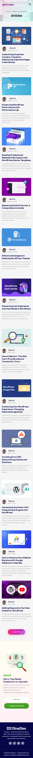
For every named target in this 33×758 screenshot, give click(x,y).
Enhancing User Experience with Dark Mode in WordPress (16, 307)
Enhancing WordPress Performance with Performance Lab (13, 107)
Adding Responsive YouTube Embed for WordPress (16, 609)
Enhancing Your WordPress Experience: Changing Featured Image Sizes (15, 409)
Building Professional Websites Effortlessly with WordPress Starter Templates (16, 158)
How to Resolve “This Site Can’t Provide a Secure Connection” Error (14, 359)
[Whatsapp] (14, 743)
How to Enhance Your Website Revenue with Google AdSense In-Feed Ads (16, 560)
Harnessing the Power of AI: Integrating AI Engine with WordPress (15, 510)
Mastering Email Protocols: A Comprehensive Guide (16, 206)
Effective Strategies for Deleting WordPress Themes (16, 257)
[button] (16, 632)
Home (8, 11)
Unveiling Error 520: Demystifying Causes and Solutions (14, 460)
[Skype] (18, 743)
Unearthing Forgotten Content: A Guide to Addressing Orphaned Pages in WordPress (16, 58)
